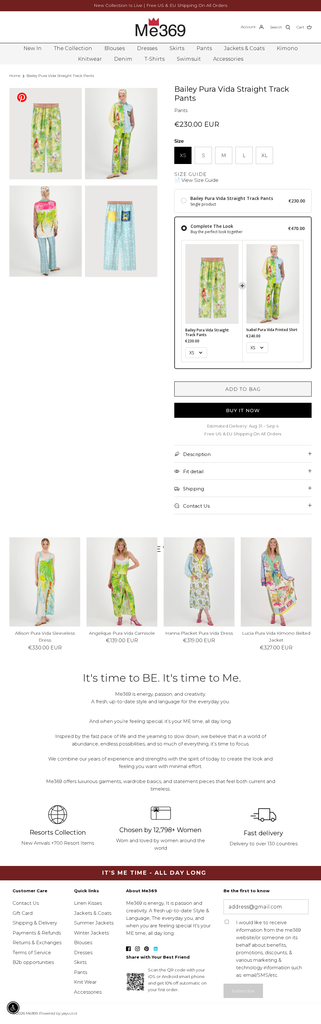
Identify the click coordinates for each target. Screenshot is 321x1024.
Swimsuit (189, 59)
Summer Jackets (93, 923)
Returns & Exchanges (37, 942)
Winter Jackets (91, 933)
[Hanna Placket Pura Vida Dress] (199, 582)
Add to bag (243, 389)
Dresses (147, 48)
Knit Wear (85, 982)
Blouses (114, 48)
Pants (204, 48)
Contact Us (26, 903)
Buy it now (243, 410)
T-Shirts (155, 59)
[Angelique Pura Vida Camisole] (122, 582)
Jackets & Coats (244, 48)
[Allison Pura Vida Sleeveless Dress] (44, 582)
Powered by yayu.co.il (58, 1013)
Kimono (287, 48)
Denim (123, 59)
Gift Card (23, 913)
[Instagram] (137, 948)
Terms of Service (32, 952)
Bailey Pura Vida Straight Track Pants (60, 75)
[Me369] (160, 27)
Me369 (32, 1013)
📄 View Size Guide (196, 180)
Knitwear (90, 59)
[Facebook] (128, 948)
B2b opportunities (33, 962)
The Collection (73, 48)
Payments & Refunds (37, 933)
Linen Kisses (88, 903)
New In (33, 48)
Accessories (228, 59)
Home (14, 75)
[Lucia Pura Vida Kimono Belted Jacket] (276, 582)
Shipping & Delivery (35, 923)
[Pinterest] (22, 97)
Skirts (177, 48)
